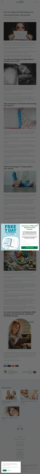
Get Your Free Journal (29, 247)
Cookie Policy (7, 468)
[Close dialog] (38, 225)
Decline (9, 470)
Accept (5, 470)
